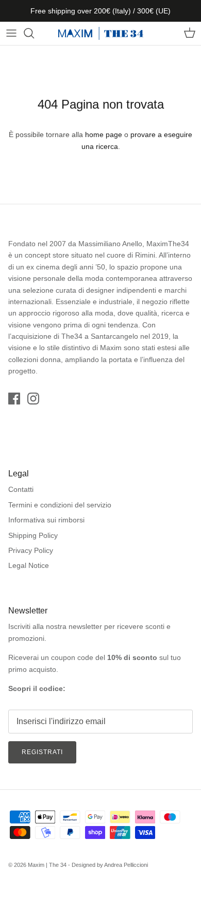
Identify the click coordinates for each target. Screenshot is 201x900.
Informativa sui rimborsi (46, 520)
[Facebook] (14, 398)
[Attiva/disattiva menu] (11, 33)
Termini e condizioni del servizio (59, 505)
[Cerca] (34, 33)
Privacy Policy (30, 550)
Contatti (21, 489)
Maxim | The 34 (47, 865)
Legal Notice (28, 565)
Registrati (42, 752)
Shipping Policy (33, 535)
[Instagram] (33, 398)
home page (103, 134)
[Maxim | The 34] (100, 33)
